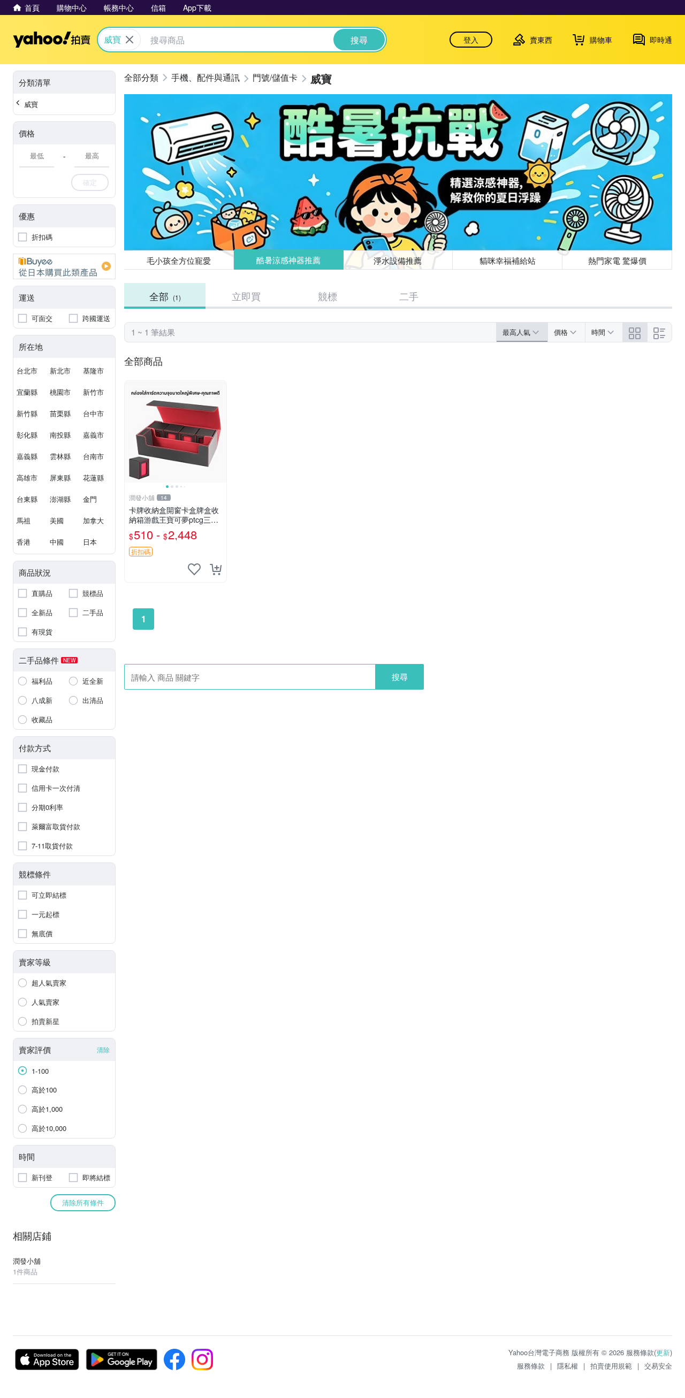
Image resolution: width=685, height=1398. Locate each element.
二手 (408, 296)
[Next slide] (219, 431)
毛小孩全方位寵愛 (179, 260)
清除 (103, 1049)
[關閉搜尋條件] (129, 39)
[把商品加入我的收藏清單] (194, 569)
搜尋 (400, 676)
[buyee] (64, 266)
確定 (90, 182)
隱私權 (567, 1366)
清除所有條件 (83, 1202)
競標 (327, 296)
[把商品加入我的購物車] (215, 569)
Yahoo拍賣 (51, 39)
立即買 (246, 296)
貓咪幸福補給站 (508, 260)
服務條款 (531, 1366)
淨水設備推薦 (398, 259)
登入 (470, 39)
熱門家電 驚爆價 (617, 260)
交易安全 (658, 1366)
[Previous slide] (132, 431)
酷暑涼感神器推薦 (288, 260)
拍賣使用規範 (611, 1366)
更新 (663, 1352)
